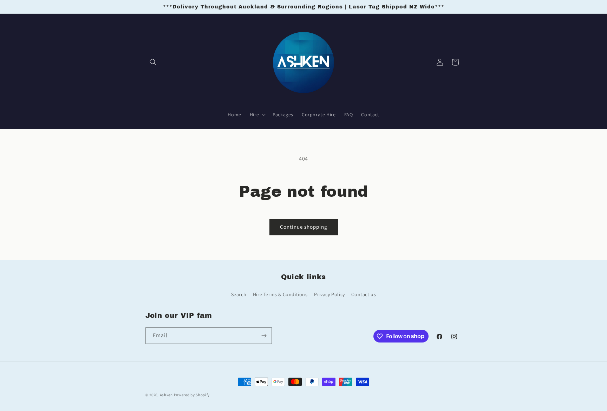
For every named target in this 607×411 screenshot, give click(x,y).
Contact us (363, 294)
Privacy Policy (329, 294)
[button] (153, 62)
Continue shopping (303, 226)
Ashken (166, 394)
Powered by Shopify (192, 394)
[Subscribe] (264, 335)
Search (239, 294)
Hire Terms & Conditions (280, 294)
